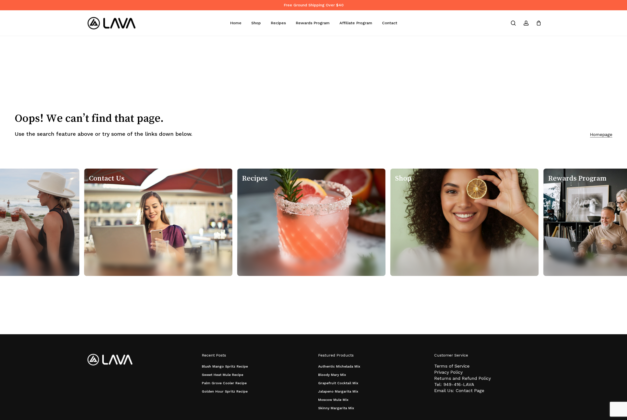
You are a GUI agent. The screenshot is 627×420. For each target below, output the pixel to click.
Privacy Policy (448, 372)
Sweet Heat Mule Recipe (222, 375)
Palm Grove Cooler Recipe (224, 383)
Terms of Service (452, 366)
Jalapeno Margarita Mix (338, 391)
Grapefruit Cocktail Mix (338, 383)
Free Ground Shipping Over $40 (314, 5)
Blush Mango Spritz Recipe (225, 366)
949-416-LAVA (458, 384)
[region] (313, 222)
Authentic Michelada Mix (339, 366)
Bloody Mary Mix (332, 375)
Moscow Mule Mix (333, 400)
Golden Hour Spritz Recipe (225, 391)
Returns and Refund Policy (462, 378)
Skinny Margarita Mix (336, 408)
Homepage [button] (601, 134)
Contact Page (470, 390)
